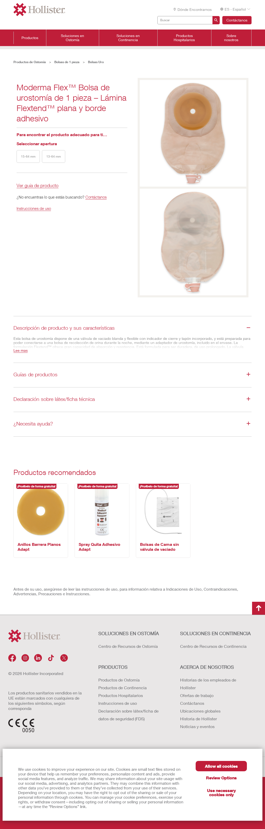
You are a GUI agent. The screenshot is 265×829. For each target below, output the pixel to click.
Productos (29, 38)
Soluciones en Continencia (128, 38)
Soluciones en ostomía (128, 633)
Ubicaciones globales (200, 710)
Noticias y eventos (197, 726)
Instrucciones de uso (34, 208)
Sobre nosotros (231, 38)
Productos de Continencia (122, 687)
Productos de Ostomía (29, 62)
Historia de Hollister (198, 718)
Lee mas (20, 350)
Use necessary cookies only (221, 792)
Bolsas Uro (96, 62)
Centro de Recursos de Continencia (213, 646)
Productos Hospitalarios (184, 38)
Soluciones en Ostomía (72, 38)
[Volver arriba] (258, 608)
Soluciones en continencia (215, 633)
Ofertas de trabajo (197, 695)
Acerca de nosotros (207, 667)
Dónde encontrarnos (195, 9)
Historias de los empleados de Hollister (208, 683)
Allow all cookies (221, 766)
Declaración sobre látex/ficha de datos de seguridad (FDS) (128, 714)
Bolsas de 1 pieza (66, 62)
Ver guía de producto (37, 185)
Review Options (221, 777)
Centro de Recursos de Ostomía (128, 646)
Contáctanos (236, 20)
